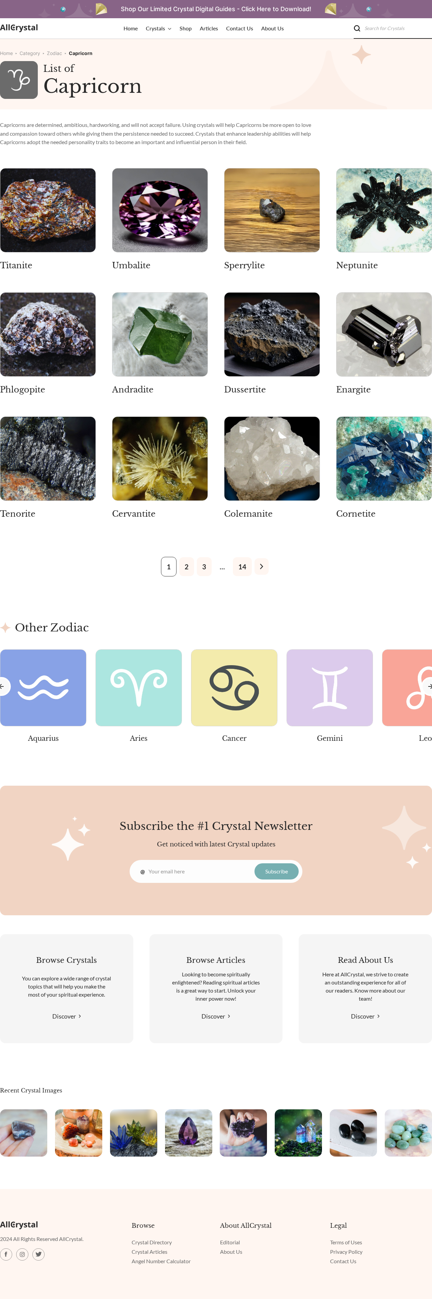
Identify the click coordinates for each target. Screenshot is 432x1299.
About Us (231, 1251)
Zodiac (54, 53)
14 (242, 567)
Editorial (230, 1242)
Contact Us (343, 1261)
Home (6, 53)
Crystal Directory (152, 1242)
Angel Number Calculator (161, 1261)
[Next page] (261, 566)
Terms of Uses (346, 1242)
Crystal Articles (149, 1251)
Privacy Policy (346, 1251)
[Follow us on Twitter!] (38, 1254)
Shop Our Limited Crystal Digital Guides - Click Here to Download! (216, 8)
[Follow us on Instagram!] (22, 1254)
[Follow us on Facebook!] (6, 1254)
